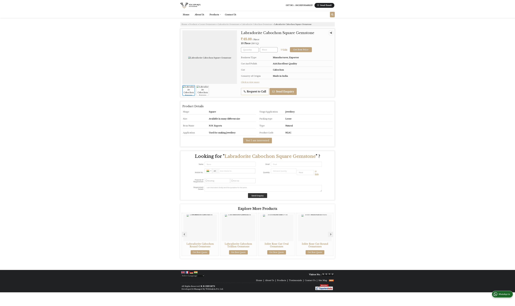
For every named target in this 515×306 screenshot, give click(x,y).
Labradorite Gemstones (229, 24)
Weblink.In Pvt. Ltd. (214, 289)
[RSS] (331, 280)
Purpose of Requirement (198, 181)
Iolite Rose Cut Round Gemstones (288, 245)
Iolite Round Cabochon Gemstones (326, 245)
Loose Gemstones (208, 24)
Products (214, 14)
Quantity (266, 172)
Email (268, 164)
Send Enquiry (284, 91)
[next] (330, 234)
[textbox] (269, 49)
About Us (199, 14)
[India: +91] (208, 170)
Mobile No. (199, 172)
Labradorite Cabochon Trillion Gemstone (211, 245)
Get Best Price (300, 49)
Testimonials (295, 280)
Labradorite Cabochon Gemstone (257, 24)
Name (201, 164)
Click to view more (250, 82)
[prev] (184, 234)
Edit (285, 50)
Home (186, 14)
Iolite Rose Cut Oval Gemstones (250, 245)
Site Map (323, 280)
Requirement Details (198, 188)
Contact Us (230, 14)
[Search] (332, 14)
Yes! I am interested (257, 140)
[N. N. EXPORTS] (190, 5)
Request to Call (256, 91)
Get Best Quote (211, 252)
